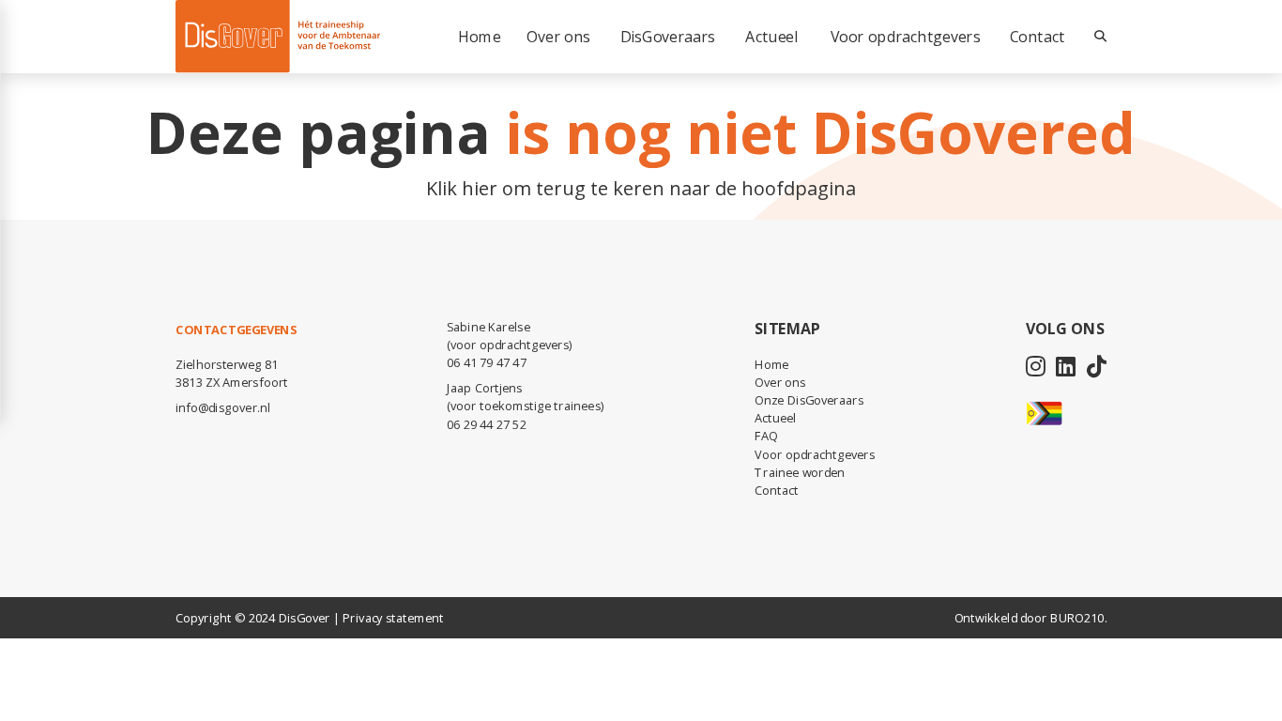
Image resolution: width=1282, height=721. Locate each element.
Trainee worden (800, 472)
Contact (1037, 36)
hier (479, 188)
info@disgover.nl (223, 407)
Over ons (780, 382)
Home (771, 364)
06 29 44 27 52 (487, 424)
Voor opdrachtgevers (815, 454)
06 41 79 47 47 (487, 362)
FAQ (766, 435)
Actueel (775, 417)
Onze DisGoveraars (809, 399)
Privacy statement (393, 617)
